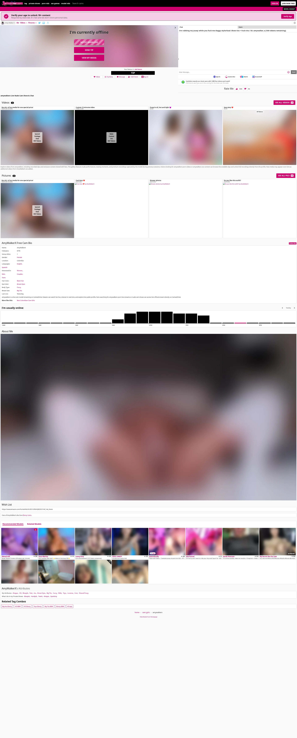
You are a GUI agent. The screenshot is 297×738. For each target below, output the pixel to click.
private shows (34, 3)
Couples (20, 274)
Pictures (32, 23)
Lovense (70, 593)
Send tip (89, 50)
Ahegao (15, 593)
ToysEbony (38, 606)
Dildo (60, 593)
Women (19, 271)
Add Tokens (138, 69)
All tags (69, 606)
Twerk (40, 596)
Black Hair (20, 281)
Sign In (275, 3)
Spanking (53, 596)
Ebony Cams (27, 515)
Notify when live (89, 42)
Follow (98, 77)
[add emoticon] (288, 72)
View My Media (89, 58)
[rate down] (245, 89)
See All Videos (284, 102)
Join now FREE (288, 3)
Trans (4, 278)
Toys (64, 593)
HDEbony (27, 606)
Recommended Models (13, 524)
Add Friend (134, 77)
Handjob (34, 596)
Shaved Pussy (84, 593)
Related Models (34, 524)
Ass (35, 593)
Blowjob (25, 593)
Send (293, 72)
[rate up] (237, 89)
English (19, 264)
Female (19, 257)
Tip (133, 72)
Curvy (19, 287)
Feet (30, 593)
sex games (55, 3)
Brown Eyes (21, 284)
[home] (12, 3)
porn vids (45, 3)
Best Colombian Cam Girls (26, 300)
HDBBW (18, 606)
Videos (23, 23)
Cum (76, 593)
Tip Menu (110, 77)
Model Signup (289, 9)
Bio (18, 23)
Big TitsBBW (49, 606)
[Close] (294, 22)
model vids (65, 3)
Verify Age (288, 16)
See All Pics (285, 175)
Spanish (4, 267)
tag (25, 3)
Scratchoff (258, 77)
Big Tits (19, 291)
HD (20, 593)
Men (3, 274)
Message (122, 77)
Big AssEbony (7, 606)
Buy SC (146, 77)
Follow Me (292, 243)
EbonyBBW (60, 606)
